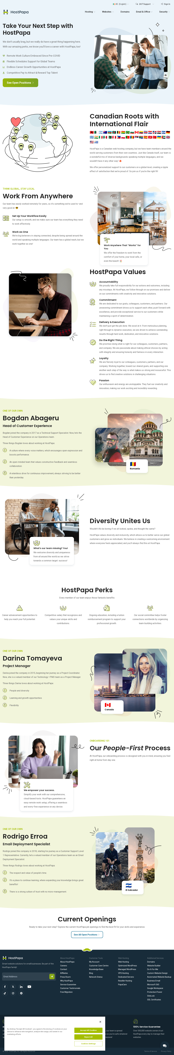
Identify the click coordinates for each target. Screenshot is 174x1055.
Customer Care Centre (98, 966)
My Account (94, 962)
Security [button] (163, 11)
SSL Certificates (154, 1000)
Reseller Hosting (125, 981)
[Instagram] (13, 993)
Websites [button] (106, 11)
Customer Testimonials (70, 988)
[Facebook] (5, 986)
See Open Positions (19, 82)
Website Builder (154, 966)
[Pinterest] (21, 993)
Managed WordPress (127, 969)
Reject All (88, 1037)
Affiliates (64, 973)
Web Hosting (123, 962)
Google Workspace (155, 988)
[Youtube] (29, 986)
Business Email (153, 981)
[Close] (100, 1022)
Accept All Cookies (88, 1030)
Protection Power (154, 992)
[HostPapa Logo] (29, 958)
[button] (120, 4)
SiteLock (151, 996)
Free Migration (66, 992)
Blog (91, 973)
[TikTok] (5, 993)
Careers (63, 966)
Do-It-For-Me (152, 969)
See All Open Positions (85, 934)
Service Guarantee (68, 984)
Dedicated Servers (126, 977)
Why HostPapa (66, 981)
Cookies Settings (88, 1044)
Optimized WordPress (127, 966)
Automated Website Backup (159, 977)
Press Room (65, 977)
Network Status (95, 977)
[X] (13, 986)
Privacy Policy (166, 1051)
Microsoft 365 (153, 984)
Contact (63, 969)
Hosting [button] (89, 11)
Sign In (167, 4)
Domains (125, 11)
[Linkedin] (21, 986)
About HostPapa (67, 962)
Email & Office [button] (143, 11)
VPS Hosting (123, 973)
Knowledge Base (96, 969)
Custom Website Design (157, 973)
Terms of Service (150, 1051)
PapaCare (122, 984)
